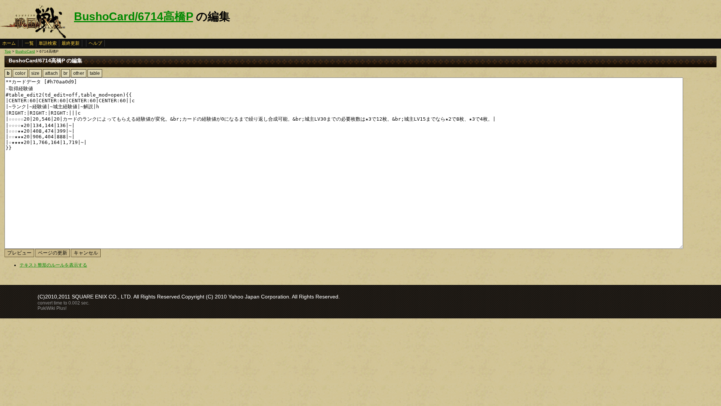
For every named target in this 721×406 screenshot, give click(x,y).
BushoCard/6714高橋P (133, 16)
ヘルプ (95, 43)
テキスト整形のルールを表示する (53, 265)
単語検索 (48, 43)
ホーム (9, 43)
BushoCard (25, 51)
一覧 (29, 43)
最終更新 (71, 43)
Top (8, 51)
